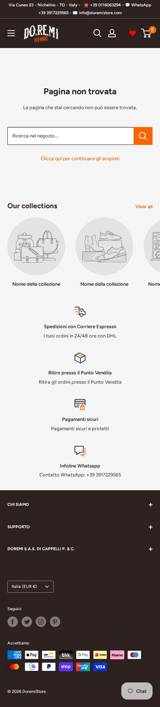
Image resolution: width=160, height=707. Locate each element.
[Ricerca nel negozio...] (143, 136)
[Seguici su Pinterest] (55, 621)
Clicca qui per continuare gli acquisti (80, 158)
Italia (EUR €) (24, 586)
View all (144, 206)
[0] (146, 33)
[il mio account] (112, 33)
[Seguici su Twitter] (27, 621)
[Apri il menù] (11, 33)
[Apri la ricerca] (97, 33)
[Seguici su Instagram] (41, 621)
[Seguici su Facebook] (12, 621)
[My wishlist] (132, 33)
